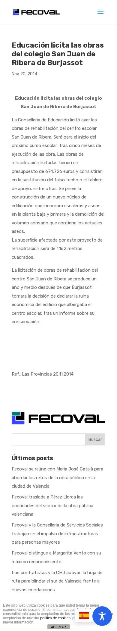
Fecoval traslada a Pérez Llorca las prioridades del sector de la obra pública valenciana (52, 505)
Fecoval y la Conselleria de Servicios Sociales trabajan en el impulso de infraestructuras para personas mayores (57, 533)
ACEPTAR (58, 627)
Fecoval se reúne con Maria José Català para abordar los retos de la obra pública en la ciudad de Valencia (57, 477)
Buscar (95, 439)
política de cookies (55, 618)
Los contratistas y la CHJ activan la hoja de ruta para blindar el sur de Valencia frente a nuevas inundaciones (57, 581)
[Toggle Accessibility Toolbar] (102, 616)
